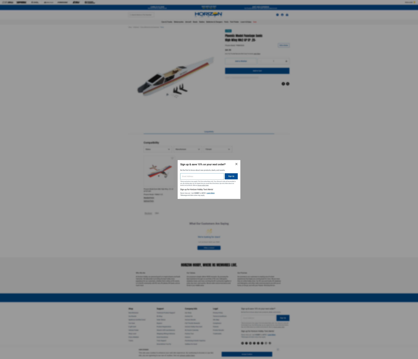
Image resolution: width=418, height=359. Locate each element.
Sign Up (231, 176)
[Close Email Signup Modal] (236, 164)
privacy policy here (203, 185)
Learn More (211, 193)
